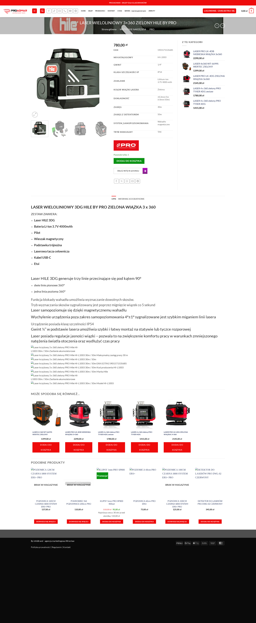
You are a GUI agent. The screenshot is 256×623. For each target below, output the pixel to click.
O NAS (119, 11)
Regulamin (57, 547)
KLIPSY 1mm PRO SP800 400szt (111, 502)
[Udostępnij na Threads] (127, 181)
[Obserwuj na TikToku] (54, 10)
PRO (151, 29)
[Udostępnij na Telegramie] (137, 181)
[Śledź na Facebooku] (49, 10)
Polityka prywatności (40, 547)
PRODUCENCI (100, 11)
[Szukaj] (42, 10)
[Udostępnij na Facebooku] (116, 181)
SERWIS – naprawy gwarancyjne (135, 11)
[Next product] (217, 25)
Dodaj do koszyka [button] (46, 447)
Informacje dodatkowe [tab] (131, 199)
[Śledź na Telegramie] (75, 10)
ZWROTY (152, 11)
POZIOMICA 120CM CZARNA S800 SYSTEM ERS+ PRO (46, 504)
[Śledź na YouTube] (70, 10)
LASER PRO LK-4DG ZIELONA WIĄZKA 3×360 (176, 433)
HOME (83, 11)
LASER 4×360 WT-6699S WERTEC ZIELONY (42, 433)
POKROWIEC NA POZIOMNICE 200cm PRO (78, 502)
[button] (34, 10)
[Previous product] (222, 25)
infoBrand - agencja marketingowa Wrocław (54, 541)
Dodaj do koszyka (129, 161)
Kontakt (67, 547)
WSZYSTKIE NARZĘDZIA (133, 29)
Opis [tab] (114, 199)
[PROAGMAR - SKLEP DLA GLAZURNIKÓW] (14, 11)
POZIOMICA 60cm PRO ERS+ (144, 502)
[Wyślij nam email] (59, 10)
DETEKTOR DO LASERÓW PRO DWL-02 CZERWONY (210, 502)
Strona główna (109, 29)
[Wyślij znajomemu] (132, 181)
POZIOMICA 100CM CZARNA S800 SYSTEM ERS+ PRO (177, 504)
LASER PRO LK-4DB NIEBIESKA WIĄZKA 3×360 (78, 433)
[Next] (104, 79)
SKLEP (90, 11)
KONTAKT (111, 11)
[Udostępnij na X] (121, 181)
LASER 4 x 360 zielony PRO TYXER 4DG (141, 433)
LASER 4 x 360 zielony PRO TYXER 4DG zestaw (108, 433)
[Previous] (36, 79)
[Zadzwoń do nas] (65, 10)
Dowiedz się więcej (46, 522)
